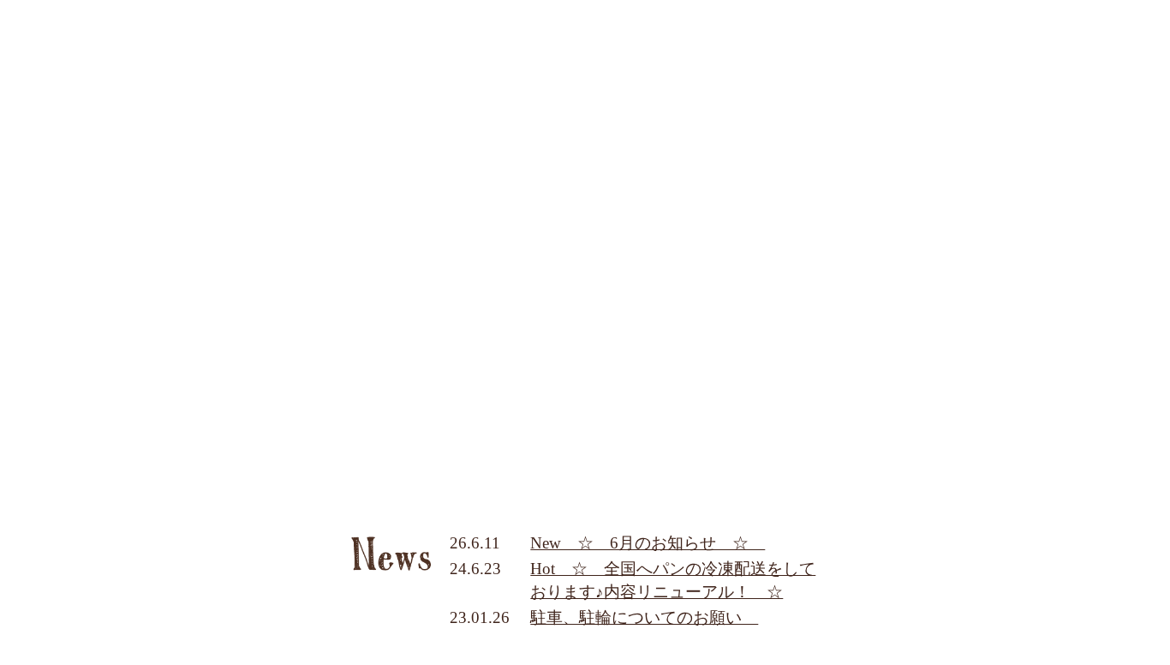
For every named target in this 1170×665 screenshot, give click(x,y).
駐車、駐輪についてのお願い (644, 617)
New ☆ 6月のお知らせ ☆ (647, 543)
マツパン (584, 332)
